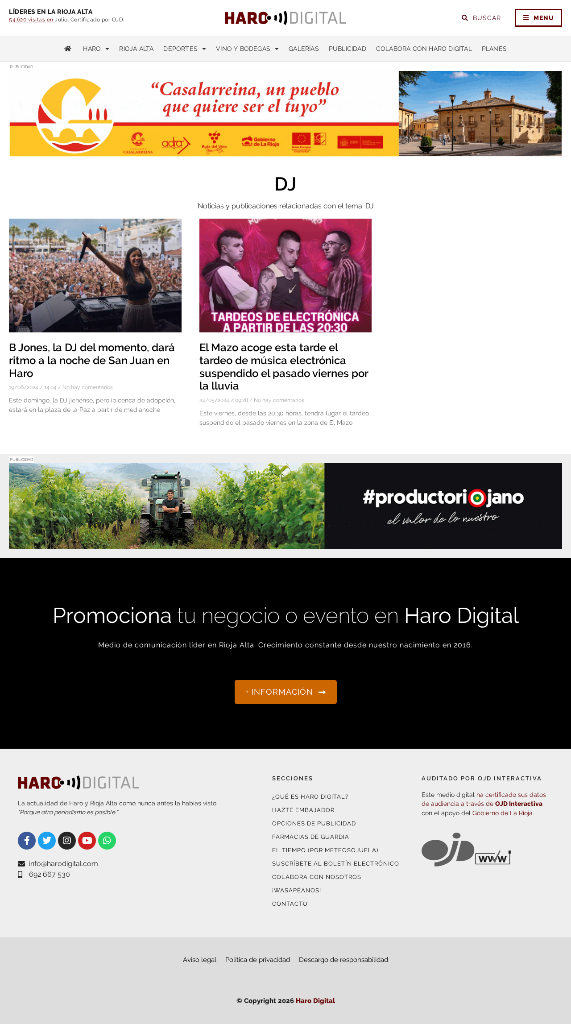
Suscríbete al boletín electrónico (335, 863)
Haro (92, 48)
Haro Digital (315, 1001)
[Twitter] (47, 841)
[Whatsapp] (107, 841)
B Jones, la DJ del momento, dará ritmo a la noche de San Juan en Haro (92, 360)
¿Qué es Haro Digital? (310, 796)
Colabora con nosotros (316, 877)
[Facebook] (27, 841)
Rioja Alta (136, 48)
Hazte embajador (303, 810)
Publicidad (347, 48)
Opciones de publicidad (314, 823)
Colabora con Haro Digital (424, 48)
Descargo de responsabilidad (343, 960)
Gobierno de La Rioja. (503, 813)
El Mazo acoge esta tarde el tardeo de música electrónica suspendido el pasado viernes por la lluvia (283, 366)
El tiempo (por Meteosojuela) (325, 850)
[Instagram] (67, 841)
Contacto (290, 903)
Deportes (180, 48)
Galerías (304, 48)
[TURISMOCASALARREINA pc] (285, 151)
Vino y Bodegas (243, 48)
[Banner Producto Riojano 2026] (285, 543)
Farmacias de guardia (310, 836)
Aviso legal (199, 960)
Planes (494, 48)
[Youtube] (87, 841)
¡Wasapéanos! (296, 890)
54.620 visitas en (32, 20)
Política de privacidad (257, 960)
